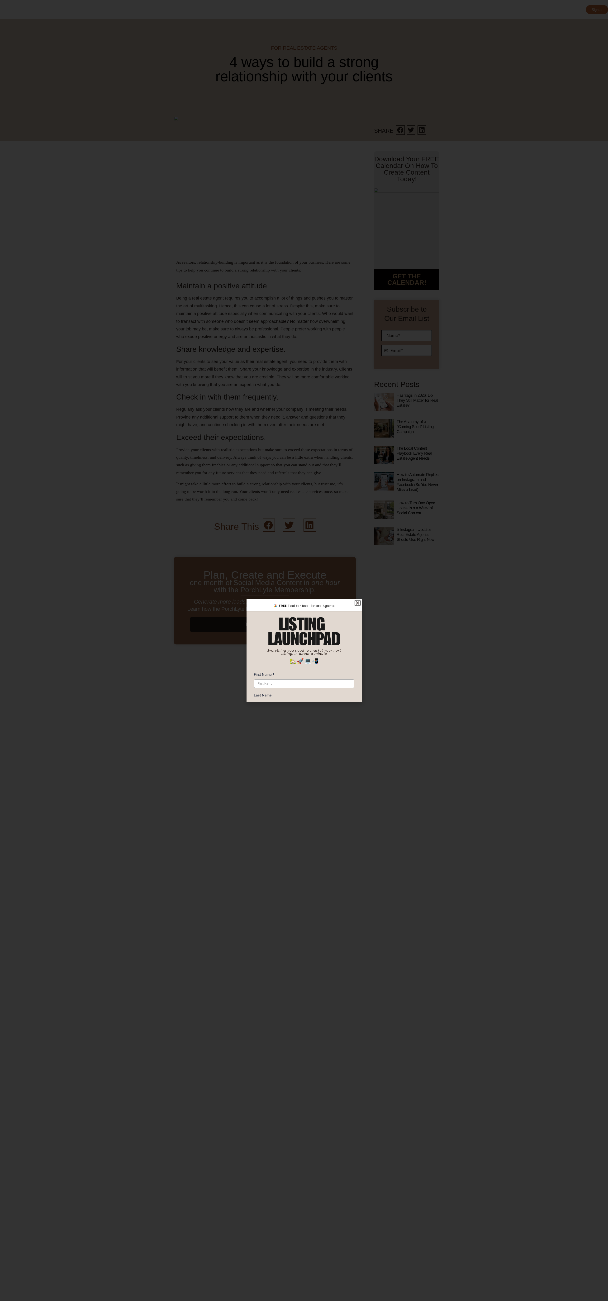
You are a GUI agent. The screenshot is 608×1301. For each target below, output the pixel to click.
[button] (357, 602)
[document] (304, 650)
